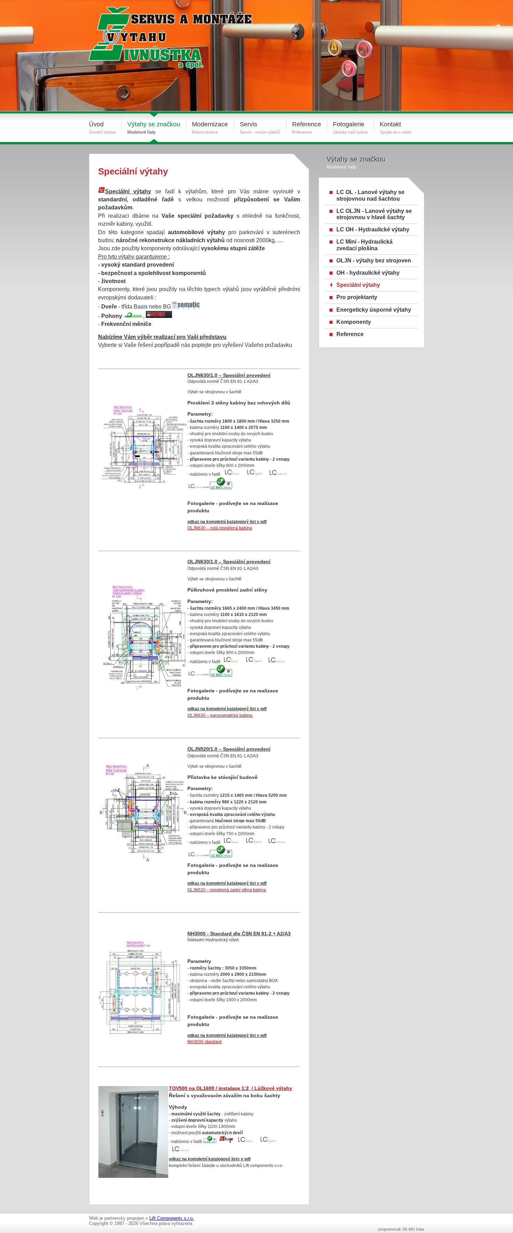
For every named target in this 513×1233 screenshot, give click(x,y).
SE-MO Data (413, 1229)
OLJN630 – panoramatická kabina (220, 715)
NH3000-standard (204, 1041)
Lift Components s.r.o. (171, 1218)
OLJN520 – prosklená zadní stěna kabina (226, 889)
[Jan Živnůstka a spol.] (161, 32)
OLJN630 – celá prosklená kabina (219, 528)
